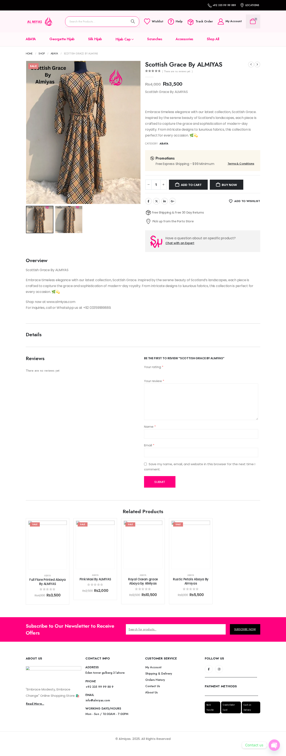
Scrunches (154, 39)
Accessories (184, 39)
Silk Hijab (95, 39)
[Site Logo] (39, 21)
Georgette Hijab (62, 39)
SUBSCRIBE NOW (245, 629)
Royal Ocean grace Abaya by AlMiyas (143, 581)
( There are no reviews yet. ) (177, 71)
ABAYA (31, 39)
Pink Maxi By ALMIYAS (95, 579)
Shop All (213, 39)
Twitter (156, 201)
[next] (257, 64)
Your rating (153, 367)
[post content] (47, 545)
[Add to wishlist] (60, 527)
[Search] (133, 22)
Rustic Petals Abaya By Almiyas (191, 581)
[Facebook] (209, 669)
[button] (27, 132)
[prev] (251, 64)
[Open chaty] (274, 745)
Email (149, 445)
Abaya (164, 144)
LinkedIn (164, 201)
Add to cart (191, 185)
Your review (154, 381)
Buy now (229, 185)
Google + (172, 201)
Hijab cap (123, 39)
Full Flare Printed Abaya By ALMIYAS (47, 581)
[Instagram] (219, 669)
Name (150, 426)
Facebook (148, 201)
